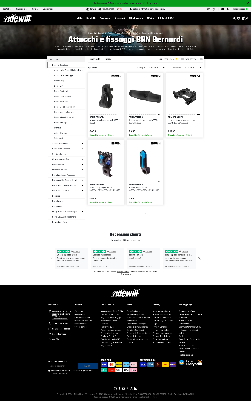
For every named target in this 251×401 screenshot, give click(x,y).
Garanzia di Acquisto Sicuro (138, 333)
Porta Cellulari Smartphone (64, 217)
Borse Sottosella (61, 101)
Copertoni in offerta (187, 311)
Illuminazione (58, 164)
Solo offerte (190, 59)
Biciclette (91, 18)
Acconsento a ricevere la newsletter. (72, 372)
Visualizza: (177, 67)
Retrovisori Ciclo (59, 222)
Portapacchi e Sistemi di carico (65, 180)
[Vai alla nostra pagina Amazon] (131, 388)
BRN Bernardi (157, 33)
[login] (246, 18)
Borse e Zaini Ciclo (123, 33)
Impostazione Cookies (162, 342)
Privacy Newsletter (161, 330)
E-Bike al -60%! (166, 18)
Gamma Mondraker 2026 (190, 327)
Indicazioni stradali (60, 319)
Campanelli (57, 206)
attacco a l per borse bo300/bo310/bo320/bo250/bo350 (144, 188)
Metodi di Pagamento (136, 314)
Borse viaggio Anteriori (64, 107)
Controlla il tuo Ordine (110, 314)
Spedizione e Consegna (136, 324)
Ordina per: (141, 67)
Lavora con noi (81, 327)
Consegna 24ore (167, 59)
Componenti (105, 18)
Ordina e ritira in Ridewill (137, 327)
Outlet (182, 336)
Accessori (120, 18)
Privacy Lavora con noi (162, 333)
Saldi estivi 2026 (186, 345)
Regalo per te (106, 345)
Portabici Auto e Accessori (64, 175)
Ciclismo (99, 33)
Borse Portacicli (61, 91)
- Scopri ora (151, 3)
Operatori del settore (110, 333)
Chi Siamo (79, 311)
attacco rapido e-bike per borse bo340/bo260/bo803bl (181, 121)
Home (90, 33)
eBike (79, 18)
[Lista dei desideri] (238, 18)
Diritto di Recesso (134, 336)
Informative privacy (161, 311)
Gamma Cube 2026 (187, 324)
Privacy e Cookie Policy (163, 314)
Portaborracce (58, 201)
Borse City (58, 86)
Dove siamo (80, 314)
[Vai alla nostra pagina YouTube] (123, 388)
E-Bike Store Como (82, 317)
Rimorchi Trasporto (61, 190)
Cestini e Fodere (59, 154)
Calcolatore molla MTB (110, 339)
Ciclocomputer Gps (60, 159)
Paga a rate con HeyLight (111, 317)
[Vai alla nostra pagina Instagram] (115, 388)
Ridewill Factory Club (83, 320)
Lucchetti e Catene (60, 169)
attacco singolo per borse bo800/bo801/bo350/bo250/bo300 (105, 188)
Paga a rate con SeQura (111, 330)
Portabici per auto (187, 355)
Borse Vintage (60, 122)
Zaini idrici (58, 138)
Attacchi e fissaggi (141, 33)
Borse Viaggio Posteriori (65, 117)
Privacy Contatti (160, 327)
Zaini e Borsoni (60, 133)
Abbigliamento (136, 18)
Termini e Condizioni (135, 330)
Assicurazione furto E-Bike (112, 311)
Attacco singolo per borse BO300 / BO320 (104, 121)
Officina (150, 18)
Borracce (56, 196)
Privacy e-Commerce (162, 317)
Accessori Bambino (60, 143)
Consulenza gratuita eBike (112, 342)
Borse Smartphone (62, 96)
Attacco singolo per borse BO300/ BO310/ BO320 (143, 121)
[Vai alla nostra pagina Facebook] (119, 388)
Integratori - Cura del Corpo (64, 211)
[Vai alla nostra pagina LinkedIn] (135, 388)
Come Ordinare (133, 311)
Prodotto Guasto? (108, 336)
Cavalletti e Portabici (61, 148)
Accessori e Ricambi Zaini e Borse (69, 70)
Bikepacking (59, 80)
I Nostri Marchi (81, 324)
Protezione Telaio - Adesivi (64, 185)
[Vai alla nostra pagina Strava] (127, 388)
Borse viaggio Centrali (64, 112)
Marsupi (57, 128)
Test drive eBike (108, 327)
